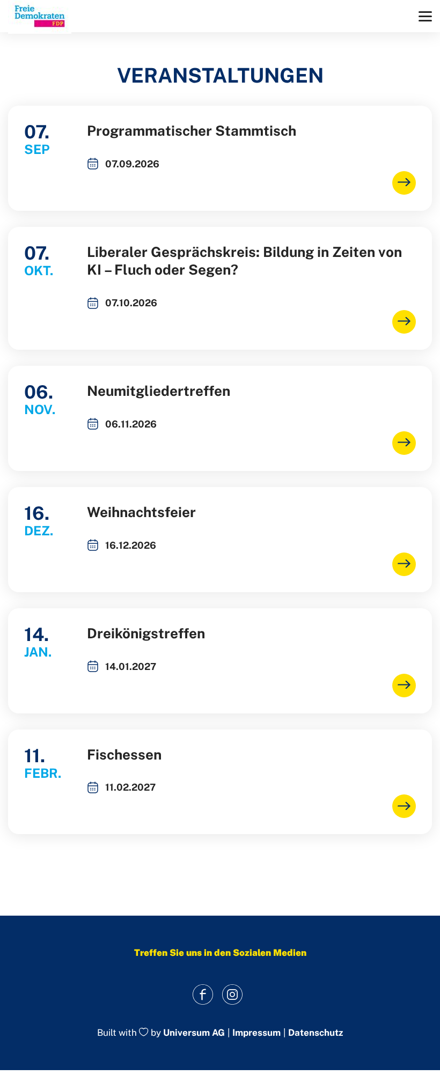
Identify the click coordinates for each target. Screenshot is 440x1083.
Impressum (256, 1033)
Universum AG (194, 1033)
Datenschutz (315, 1033)
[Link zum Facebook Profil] (202, 994)
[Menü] (425, 16)
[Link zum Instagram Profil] (232, 994)
